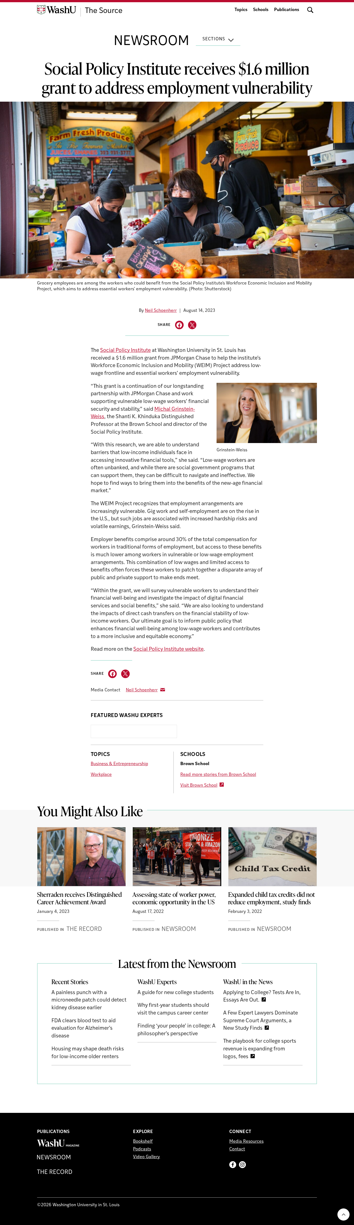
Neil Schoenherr (161, 311)
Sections (213, 39)
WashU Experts (157, 981)
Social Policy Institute (125, 350)
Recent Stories (69, 981)
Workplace (101, 775)
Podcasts (142, 1149)
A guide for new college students (175, 992)
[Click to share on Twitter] (192, 325)
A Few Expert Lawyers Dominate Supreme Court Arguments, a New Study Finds (260, 1021)
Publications (286, 10)
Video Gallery (146, 1157)
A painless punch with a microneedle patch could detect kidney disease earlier (88, 1000)
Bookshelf (143, 1141)
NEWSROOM (151, 41)
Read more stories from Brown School (218, 775)
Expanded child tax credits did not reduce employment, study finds (271, 898)
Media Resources (246, 1141)
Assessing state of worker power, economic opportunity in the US (174, 898)
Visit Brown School (198, 785)
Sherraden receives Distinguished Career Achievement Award (79, 898)
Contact (237, 1149)
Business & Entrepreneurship (119, 764)
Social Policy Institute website (168, 649)
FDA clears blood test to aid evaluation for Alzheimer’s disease (83, 1028)
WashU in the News (248, 981)
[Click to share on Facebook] (179, 325)
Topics (241, 10)
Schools (261, 10)
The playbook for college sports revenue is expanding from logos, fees (259, 1049)
